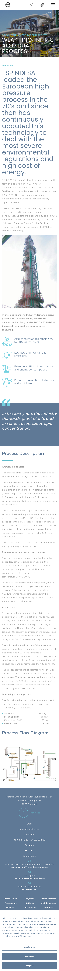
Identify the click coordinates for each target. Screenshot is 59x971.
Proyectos (29, 898)
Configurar (29, 947)
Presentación (10, 898)
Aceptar (30, 965)
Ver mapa (35, 812)
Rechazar (29, 956)
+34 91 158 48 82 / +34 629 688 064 (29, 839)
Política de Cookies (25, 936)
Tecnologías (10, 35)
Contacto (48, 907)
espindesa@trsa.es (29, 829)
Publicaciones (29, 907)
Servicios (10, 907)
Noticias (30, 903)
